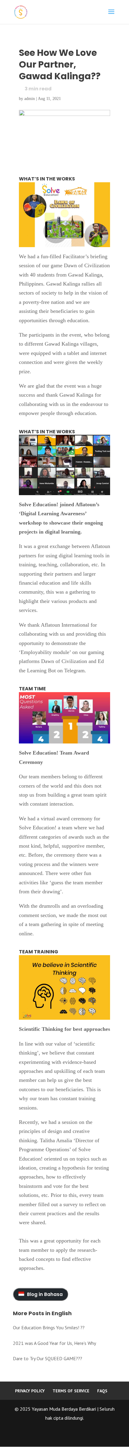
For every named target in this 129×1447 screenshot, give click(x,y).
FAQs (102, 1391)
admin (29, 98)
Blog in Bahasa (44, 1294)
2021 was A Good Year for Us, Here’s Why (54, 1343)
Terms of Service (70, 1391)
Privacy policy (30, 1391)
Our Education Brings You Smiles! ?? (49, 1327)
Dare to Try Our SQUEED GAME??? (47, 1358)
